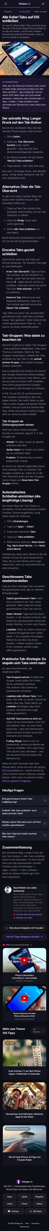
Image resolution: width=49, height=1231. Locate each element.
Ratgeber (39, 1196)
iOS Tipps (7, 45)
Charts (24, 1204)
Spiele (24, 1196)
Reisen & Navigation (14, 1086)
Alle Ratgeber (37, 1030)
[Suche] (6, 4)
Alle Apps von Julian (24, 918)
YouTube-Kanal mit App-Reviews (29, 914)
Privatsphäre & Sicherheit (17, 1129)
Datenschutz (24, 1227)
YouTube (15, 1211)
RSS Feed (37, 1211)
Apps (9, 1196)
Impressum (35, 1223)
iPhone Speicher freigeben (16, 781)
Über (27, 1223)
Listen (9, 1204)
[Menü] (43, 4)
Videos (39, 1204)
